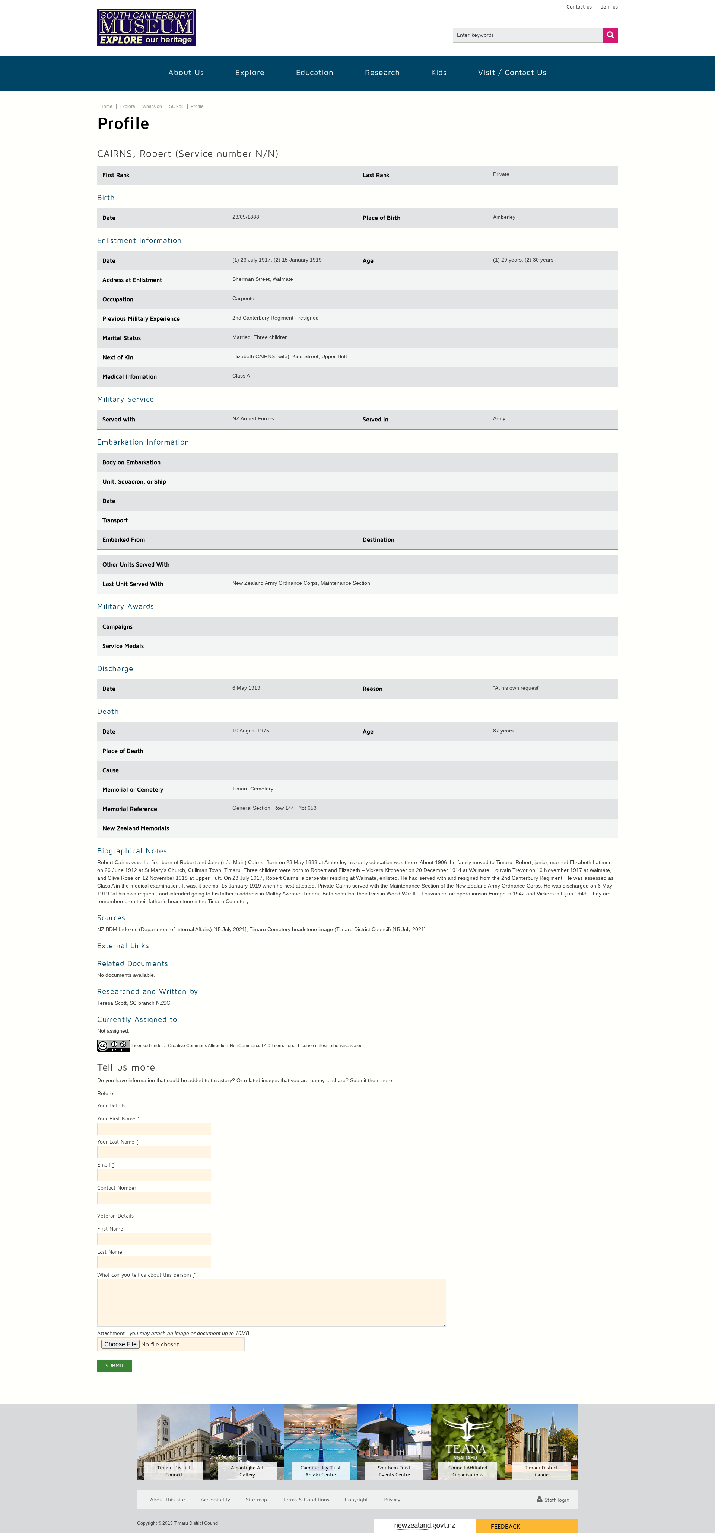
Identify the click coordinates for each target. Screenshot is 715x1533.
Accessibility (215, 1499)
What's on (152, 106)
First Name (110, 1229)
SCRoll (176, 106)
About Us (186, 73)
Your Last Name (118, 1142)
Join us (609, 7)
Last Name (109, 1252)
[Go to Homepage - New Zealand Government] (425, 1526)
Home (106, 106)
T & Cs (306, 1499)
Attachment (111, 1333)
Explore (250, 73)
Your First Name (118, 1119)
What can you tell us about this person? (146, 1275)
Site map (256, 1499)
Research (382, 73)
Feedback (506, 1527)
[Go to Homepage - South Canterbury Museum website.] (146, 27)
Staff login (556, 1500)
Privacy (392, 1499)
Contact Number (116, 1188)
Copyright (356, 1499)
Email (105, 1165)
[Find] (610, 35)
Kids (439, 73)
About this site (167, 1499)
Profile (197, 106)
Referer (106, 1093)
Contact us (579, 7)
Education (315, 73)
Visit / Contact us (512, 73)
